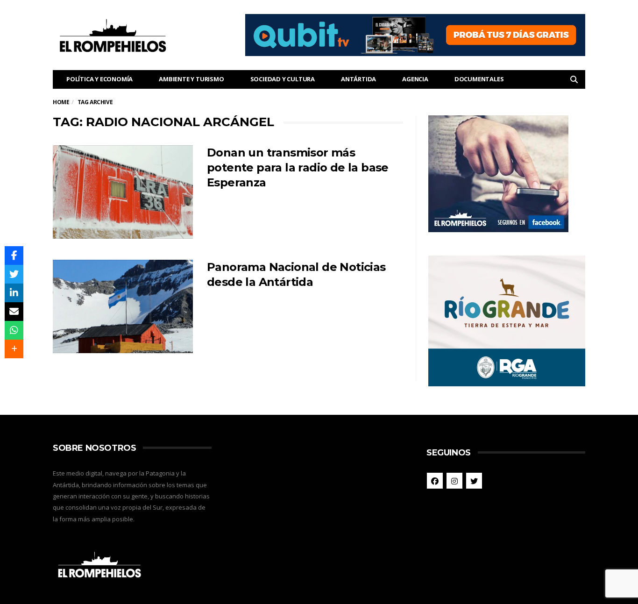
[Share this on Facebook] (14, 255)
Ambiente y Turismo (191, 79)
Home (61, 102)
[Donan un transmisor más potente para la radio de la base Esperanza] (123, 192)
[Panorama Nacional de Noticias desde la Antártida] (123, 306)
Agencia (415, 79)
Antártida (358, 79)
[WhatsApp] (14, 330)
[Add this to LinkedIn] (14, 293)
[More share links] (14, 349)
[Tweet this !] (14, 274)
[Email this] (14, 311)
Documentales (479, 79)
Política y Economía (99, 79)
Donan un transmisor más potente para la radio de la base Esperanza (298, 167)
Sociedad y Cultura (282, 79)
